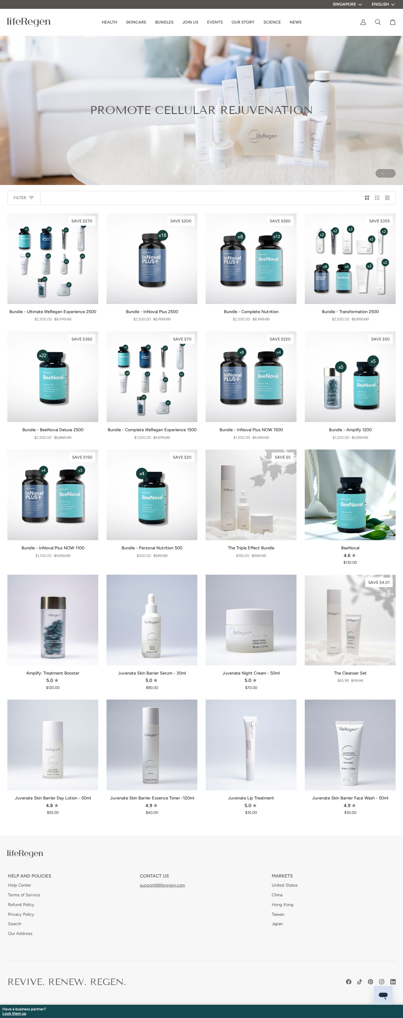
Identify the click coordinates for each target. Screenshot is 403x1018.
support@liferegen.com (162, 885)
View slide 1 (382, 173)
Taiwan (278, 914)
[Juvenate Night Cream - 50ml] (251, 620)
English (380, 4)
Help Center (19, 885)
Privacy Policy (21, 914)
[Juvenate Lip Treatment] (251, 745)
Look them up (14, 1014)
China (277, 895)
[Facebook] (348, 981)
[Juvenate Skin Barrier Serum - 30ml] (152, 620)
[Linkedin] (393, 981)
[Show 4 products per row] (389, 198)
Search (14, 923)
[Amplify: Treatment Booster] (52, 620)
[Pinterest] (370, 981)
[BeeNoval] (350, 494)
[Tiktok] (359, 981)
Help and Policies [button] (29, 876)
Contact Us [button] (154, 876)
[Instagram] (381, 981)
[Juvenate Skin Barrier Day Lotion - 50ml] (52, 745)
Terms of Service (24, 895)
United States (285, 885)
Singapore (344, 4)
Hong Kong (283, 904)
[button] (243, 22)
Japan (277, 923)
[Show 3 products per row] (377, 198)
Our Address (20, 933)
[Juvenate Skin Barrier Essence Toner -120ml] (152, 745)
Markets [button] (282, 876)
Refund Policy (21, 904)
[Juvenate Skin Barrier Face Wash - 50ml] (350, 745)
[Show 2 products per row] (367, 198)
